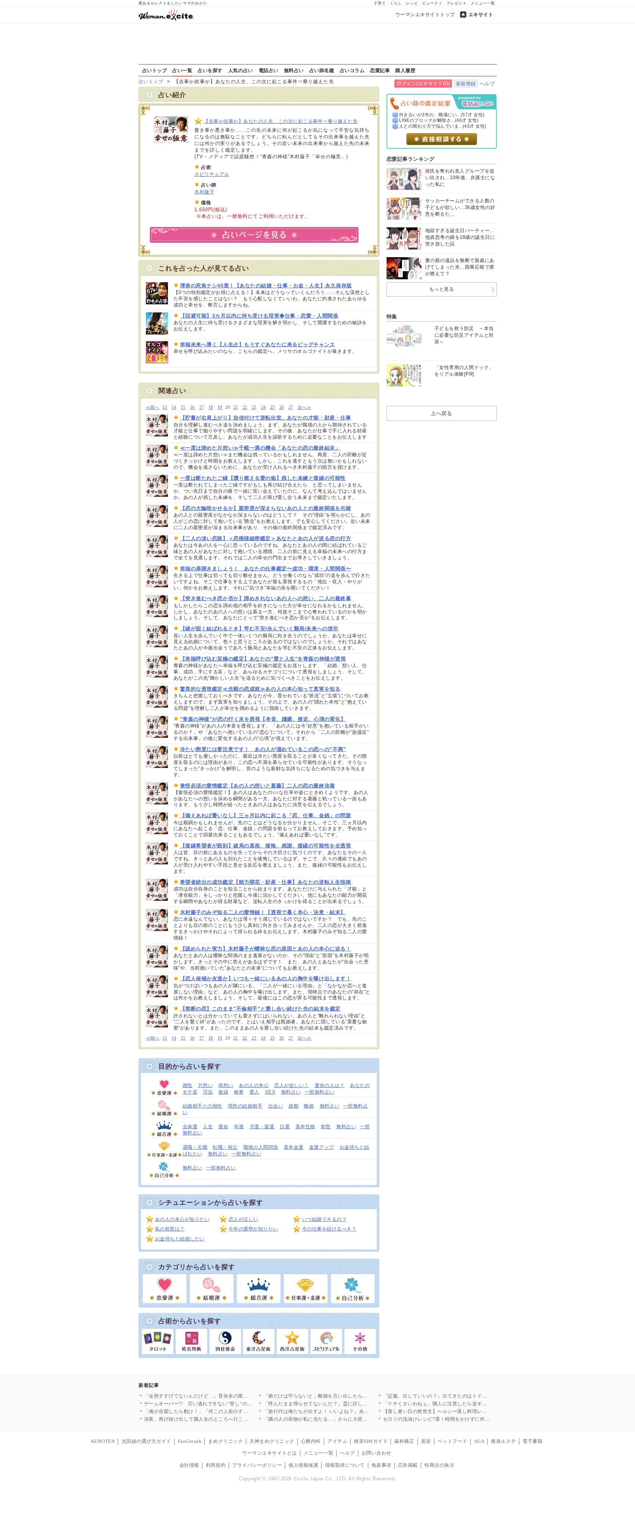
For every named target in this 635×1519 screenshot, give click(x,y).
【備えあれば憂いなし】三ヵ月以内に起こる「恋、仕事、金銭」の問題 (265, 815)
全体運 (190, 1126)
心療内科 (311, 1441)
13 (164, 407)
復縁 (223, 1092)
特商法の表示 (439, 1465)
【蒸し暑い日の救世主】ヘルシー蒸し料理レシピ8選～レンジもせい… (461, 1411)
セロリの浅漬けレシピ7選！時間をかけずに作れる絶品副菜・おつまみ (461, 1419)
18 (210, 407)
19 (220, 407)
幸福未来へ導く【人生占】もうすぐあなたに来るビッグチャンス (257, 344)
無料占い (294, 70)
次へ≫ (304, 407)
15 (183, 407)
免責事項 (381, 1465)
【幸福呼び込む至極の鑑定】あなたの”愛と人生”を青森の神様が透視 (263, 659)
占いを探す (210, 70)
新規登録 (466, 83)
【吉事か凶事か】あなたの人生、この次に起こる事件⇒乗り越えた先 (281, 121)
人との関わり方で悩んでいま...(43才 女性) (443, 126)
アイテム (337, 1441)
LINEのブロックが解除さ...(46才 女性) (439, 120)
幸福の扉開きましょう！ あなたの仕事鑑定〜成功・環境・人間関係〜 (265, 568)
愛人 (254, 1092)
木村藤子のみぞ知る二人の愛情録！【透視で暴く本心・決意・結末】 (263, 912)
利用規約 (216, 1465)
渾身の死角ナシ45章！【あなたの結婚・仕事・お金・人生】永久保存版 (266, 285)
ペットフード (452, 1441)
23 (254, 407)
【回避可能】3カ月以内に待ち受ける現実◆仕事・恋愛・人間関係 (259, 316)
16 (192, 407)
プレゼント (456, 3)
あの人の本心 (254, 1085)
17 (201, 407)
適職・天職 (195, 1147)
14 (174, 407)
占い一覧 (182, 70)
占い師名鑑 (321, 70)
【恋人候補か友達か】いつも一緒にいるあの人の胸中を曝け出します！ (265, 978)
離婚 (309, 1106)
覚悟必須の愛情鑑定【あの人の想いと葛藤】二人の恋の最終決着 (257, 786)
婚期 (293, 1106)
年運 (239, 1126)
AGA (479, 1441)
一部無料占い (319, 1092)
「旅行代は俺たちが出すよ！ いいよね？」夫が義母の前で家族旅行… (341, 1411)
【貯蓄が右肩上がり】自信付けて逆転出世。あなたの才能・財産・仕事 (265, 418)
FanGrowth (190, 1441)
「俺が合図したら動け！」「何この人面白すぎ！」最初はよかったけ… (223, 1411)
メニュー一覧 (483, 3)
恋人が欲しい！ (291, 1085)
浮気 (208, 1092)
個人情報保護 (303, 1465)
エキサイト (481, 14)
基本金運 (294, 1147)
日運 (285, 1126)
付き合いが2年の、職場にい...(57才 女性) (442, 114)
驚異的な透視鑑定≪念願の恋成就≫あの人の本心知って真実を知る (260, 689)
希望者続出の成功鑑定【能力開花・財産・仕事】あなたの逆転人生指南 (265, 882)
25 (272, 407)
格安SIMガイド (371, 1441)
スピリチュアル (211, 174)
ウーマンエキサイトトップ (425, 14)
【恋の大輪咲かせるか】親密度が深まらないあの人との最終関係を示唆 (265, 508)
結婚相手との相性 (202, 1106)
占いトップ (154, 70)
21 (235, 407)
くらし (396, 3)
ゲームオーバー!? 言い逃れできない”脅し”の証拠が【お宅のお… (218, 1403)
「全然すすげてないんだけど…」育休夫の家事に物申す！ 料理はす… (221, 1396)
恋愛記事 (380, 70)
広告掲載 (408, 1465)
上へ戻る (441, 413)
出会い (275, 1106)
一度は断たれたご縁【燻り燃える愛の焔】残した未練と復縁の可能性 (263, 478)
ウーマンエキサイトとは (269, 1453)
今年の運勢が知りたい (253, 1229)
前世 (326, 1126)
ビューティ (432, 3)
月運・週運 (262, 1126)
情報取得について (345, 1465)
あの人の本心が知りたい (182, 1219)
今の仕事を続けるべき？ (329, 1229)
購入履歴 (405, 70)
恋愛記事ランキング (411, 159)
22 (245, 407)
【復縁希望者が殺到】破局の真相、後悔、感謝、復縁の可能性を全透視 (265, 846)
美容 (426, 1441)
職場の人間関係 (260, 1147)
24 (263, 407)
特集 (392, 316)
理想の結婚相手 (245, 1106)
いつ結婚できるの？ (324, 1219)
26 (281, 407)
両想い (225, 1085)
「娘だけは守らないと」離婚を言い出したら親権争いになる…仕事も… (343, 1396)
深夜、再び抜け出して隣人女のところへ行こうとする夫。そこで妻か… (223, 1419)
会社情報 (189, 1465)
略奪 (239, 1092)
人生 (208, 1126)
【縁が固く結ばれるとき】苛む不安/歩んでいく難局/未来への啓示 (259, 628)
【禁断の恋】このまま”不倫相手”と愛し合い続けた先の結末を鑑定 (260, 1009)
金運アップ (321, 1147)
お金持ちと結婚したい (180, 1239)
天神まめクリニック (272, 1441)
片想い (205, 1085)
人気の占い (240, 70)
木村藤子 (204, 192)
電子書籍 (532, 1441)
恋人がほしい (243, 1219)
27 (290, 407)
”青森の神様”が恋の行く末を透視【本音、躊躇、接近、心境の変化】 (263, 719)
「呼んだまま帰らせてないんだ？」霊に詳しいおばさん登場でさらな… (343, 1403)
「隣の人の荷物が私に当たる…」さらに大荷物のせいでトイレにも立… (343, 1419)
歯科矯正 (404, 1441)
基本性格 (305, 1126)
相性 (188, 1085)
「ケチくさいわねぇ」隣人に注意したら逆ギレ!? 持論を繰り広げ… (457, 1403)
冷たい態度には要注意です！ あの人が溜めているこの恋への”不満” (263, 749)
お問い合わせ (376, 1453)
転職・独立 (225, 1147)
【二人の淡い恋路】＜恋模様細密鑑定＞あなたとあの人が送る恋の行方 (265, 538)
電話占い (269, 70)
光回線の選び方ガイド (146, 1441)
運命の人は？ (329, 1085)
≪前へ (152, 407)
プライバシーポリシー (257, 1465)
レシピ (412, 3)
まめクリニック (225, 1441)
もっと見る (441, 289)
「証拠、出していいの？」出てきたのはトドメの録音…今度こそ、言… (462, 1396)
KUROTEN (103, 1441)
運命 (223, 1126)
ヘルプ (487, 83)
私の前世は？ (170, 1229)
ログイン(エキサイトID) (423, 83)
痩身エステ (503, 1441)
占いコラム (352, 70)
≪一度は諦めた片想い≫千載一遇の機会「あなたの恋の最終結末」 (260, 448)
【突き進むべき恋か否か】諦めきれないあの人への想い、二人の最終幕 (265, 598)
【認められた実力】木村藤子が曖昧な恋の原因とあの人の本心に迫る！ (265, 949)
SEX (270, 1092)
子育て (380, 3)
